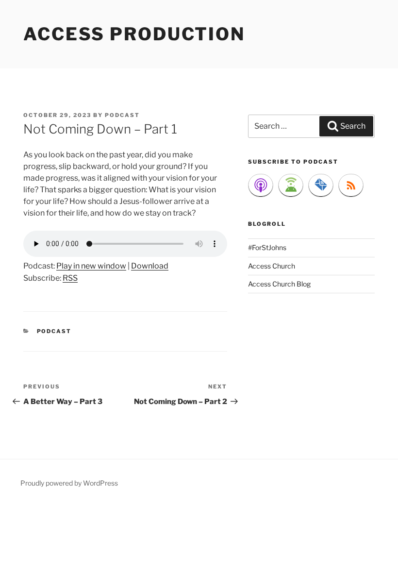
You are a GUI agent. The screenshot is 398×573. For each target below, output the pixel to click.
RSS (70, 278)
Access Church (271, 266)
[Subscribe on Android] (290, 185)
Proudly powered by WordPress (69, 483)
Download (149, 265)
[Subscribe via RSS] (351, 185)
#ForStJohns (267, 247)
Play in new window (91, 265)
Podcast (54, 331)
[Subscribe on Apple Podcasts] (260, 185)
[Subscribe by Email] (320, 185)
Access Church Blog (279, 284)
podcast (122, 115)
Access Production (134, 34)
